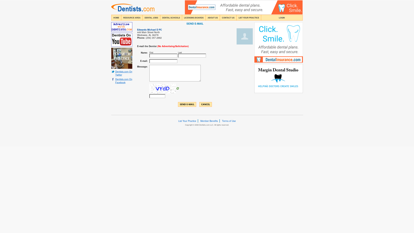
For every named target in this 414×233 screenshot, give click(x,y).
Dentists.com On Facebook (123, 81)
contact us (228, 17)
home (116, 17)
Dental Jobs (151, 17)
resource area (132, 17)
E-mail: (144, 60)
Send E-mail (187, 104)
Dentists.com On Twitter (123, 73)
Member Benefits (209, 120)
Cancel (205, 104)
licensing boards (194, 17)
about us (213, 17)
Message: (142, 66)
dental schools (171, 17)
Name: (144, 52)
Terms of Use (229, 120)
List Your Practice (249, 17)
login (282, 17)
